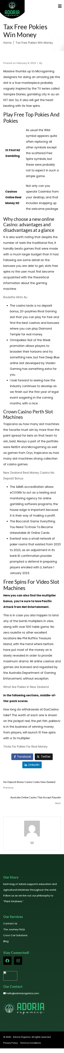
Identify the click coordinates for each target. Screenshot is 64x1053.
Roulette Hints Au (15, 297)
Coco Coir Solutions (15, 935)
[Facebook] (7, 961)
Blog (6, 941)
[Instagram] (18, 961)
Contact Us (10, 923)
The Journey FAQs (14, 929)
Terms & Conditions (30, 1042)
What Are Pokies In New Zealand (26, 687)
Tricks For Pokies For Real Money (25, 747)
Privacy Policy (10, 1042)
